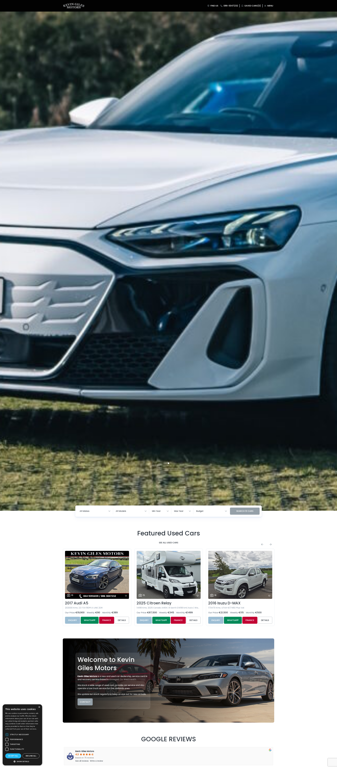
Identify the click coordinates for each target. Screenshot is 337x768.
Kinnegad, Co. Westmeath (122, 679)
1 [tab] (168, 463)
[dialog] (22, 734)
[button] (22, 761)
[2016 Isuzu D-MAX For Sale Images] (169, 575)
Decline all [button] (31, 756)
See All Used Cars (168, 542)
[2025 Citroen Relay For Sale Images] (97, 575)
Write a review (96, 761)
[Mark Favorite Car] (126, 596)
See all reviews (82, 761)
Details (122, 620)
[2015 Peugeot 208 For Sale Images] (240, 575)
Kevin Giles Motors (84, 751)
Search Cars (244, 511)
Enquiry (72, 620)
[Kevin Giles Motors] (74, 6)
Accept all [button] (13, 756)
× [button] (39, 707)
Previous (262, 544)
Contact (85, 701)
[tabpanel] (168, 261)
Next (270, 544)
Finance (106, 620)
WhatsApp (89, 620)
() (252, 5)
